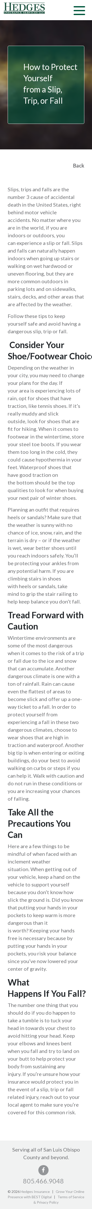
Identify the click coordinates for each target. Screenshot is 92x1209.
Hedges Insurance (35, 1191)
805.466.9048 (43, 1181)
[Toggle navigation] (79, 10)
